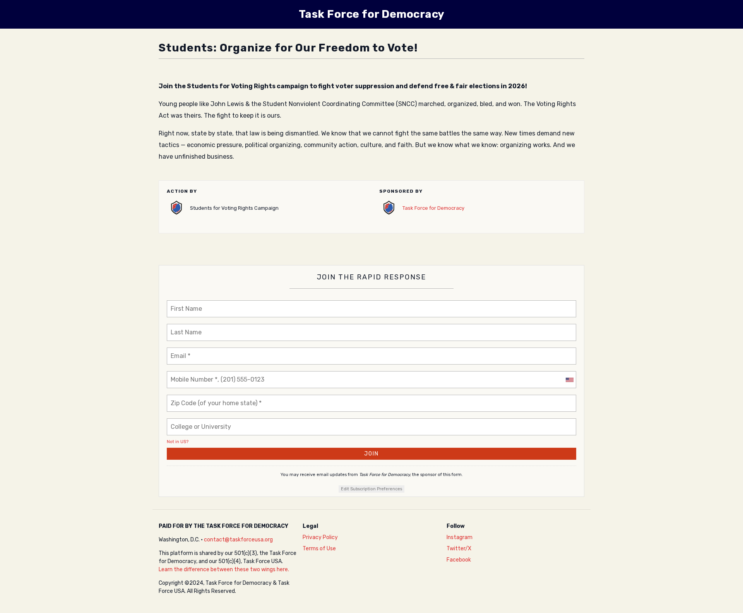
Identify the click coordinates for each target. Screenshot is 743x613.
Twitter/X (459, 548)
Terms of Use (319, 548)
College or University (200, 422)
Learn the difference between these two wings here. (224, 569)
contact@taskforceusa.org (238, 539)
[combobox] (569, 380)
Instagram (460, 537)
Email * (179, 351)
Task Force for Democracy (433, 208)
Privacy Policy (320, 537)
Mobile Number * (192, 374)
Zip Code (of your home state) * (211, 398)
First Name (185, 303)
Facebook (459, 559)
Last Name (184, 327)
